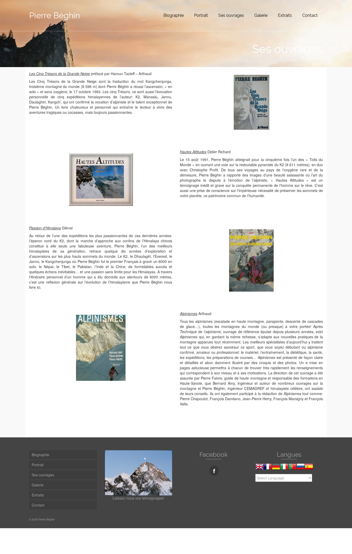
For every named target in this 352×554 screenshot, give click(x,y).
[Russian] (301, 468)
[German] (276, 468)
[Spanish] (309, 468)
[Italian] (284, 468)
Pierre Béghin (54, 15)
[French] (268, 468)
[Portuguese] (292, 468)
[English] (259, 468)
